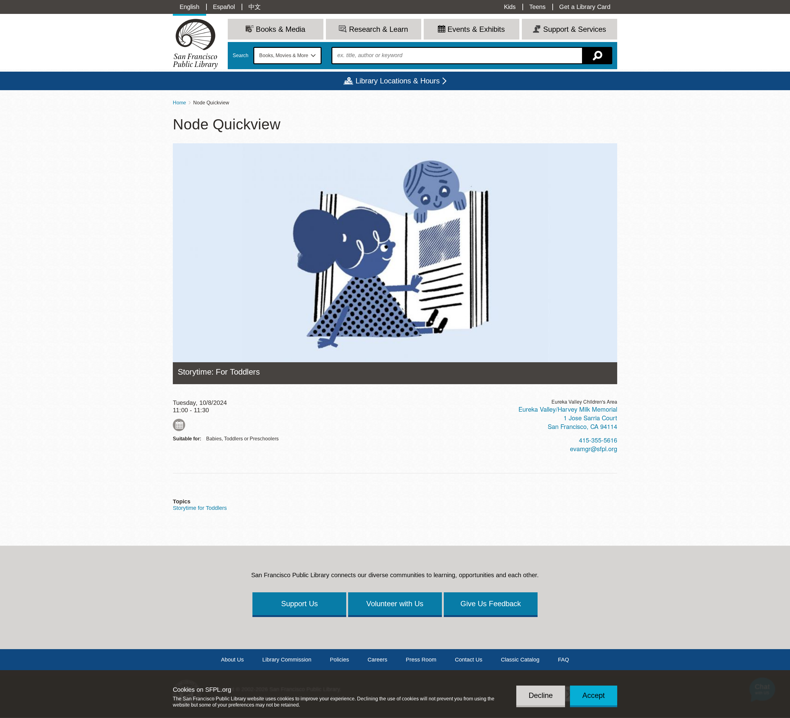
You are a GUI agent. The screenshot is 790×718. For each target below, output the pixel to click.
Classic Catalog (520, 660)
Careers (377, 660)
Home (179, 102)
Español (224, 6)
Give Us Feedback (490, 603)
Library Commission (286, 660)
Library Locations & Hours (398, 81)
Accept (593, 695)
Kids (510, 6)
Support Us (299, 603)
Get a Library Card (584, 6)
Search (240, 55)
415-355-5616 (598, 439)
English (189, 6)
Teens (537, 6)
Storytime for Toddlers (200, 508)
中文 (254, 6)
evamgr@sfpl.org (593, 448)
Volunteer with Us (394, 603)
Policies (339, 660)
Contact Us (468, 660)
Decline (541, 695)
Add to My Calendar (179, 425)
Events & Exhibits (476, 29)
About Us (232, 660)
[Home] (195, 44)
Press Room (421, 660)
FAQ (563, 660)
